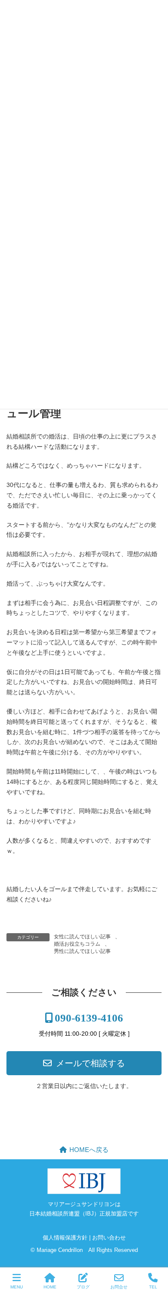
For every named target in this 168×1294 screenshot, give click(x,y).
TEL (153, 1287)
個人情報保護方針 (65, 1237)
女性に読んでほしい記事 (82, 937)
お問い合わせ (109, 1237)
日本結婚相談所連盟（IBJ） (64, 1213)
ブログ (83, 1287)
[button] (84, 1063)
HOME (50, 1287)
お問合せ (119, 1287)
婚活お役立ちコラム (77, 944)
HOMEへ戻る (89, 1149)
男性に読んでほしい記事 (82, 951)
